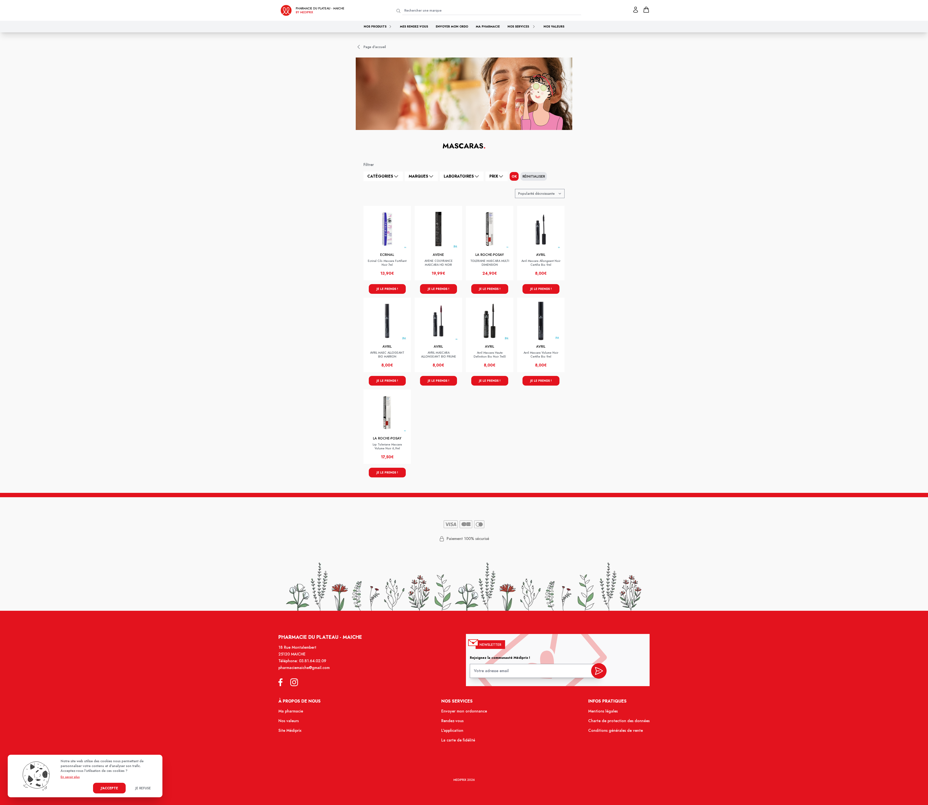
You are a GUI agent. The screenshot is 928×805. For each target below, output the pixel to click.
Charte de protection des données (619, 721)
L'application (452, 730)
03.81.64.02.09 (312, 661)
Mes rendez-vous (414, 26)
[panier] (646, 9)
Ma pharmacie (488, 26)
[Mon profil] (635, 9)
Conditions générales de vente (615, 730)
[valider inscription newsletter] (599, 671)
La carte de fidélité (458, 740)
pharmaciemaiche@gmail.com (304, 667)
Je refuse (143, 788)
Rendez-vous (452, 721)
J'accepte (109, 788)
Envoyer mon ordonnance (464, 711)
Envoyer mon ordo (452, 26)
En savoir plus (70, 777)
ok (514, 176)
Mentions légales (603, 711)
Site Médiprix (289, 730)
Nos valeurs (554, 26)
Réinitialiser (533, 176)
